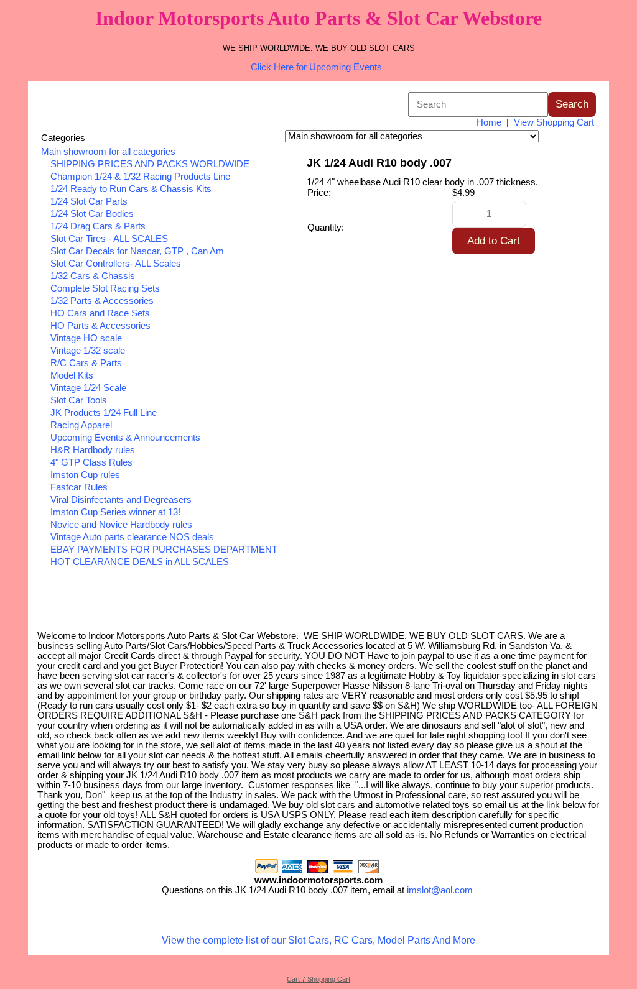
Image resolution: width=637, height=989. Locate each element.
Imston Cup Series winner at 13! (115, 512)
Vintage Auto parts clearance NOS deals (132, 537)
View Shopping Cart (554, 122)
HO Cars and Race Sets (100, 313)
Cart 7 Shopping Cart (318, 979)
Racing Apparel (81, 425)
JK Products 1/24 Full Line (103, 413)
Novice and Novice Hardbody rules (121, 525)
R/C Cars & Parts (86, 363)
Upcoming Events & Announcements (125, 438)
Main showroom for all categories (108, 152)
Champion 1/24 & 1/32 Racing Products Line (140, 177)
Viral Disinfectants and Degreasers (121, 500)
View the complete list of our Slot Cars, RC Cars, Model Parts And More (318, 940)
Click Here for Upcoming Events (316, 67)
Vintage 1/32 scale (87, 351)
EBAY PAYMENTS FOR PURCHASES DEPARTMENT (163, 549)
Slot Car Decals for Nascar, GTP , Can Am (137, 251)
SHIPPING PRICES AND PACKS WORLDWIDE (149, 164)
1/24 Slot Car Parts (89, 201)
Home (489, 122)
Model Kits (71, 375)
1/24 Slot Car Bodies (92, 214)
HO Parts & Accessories (100, 326)
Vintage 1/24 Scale (88, 388)
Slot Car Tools (78, 400)
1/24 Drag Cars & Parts (98, 226)
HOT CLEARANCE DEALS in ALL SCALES (139, 562)
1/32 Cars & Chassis (92, 276)
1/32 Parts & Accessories (102, 301)
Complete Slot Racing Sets (105, 288)
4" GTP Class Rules (91, 462)
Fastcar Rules (79, 487)
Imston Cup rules (85, 475)
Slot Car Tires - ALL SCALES (109, 239)
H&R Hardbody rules (92, 450)
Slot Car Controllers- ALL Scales (115, 264)
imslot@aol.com (440, 890)
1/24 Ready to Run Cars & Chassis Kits (131, 189)
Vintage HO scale (86, 338)
